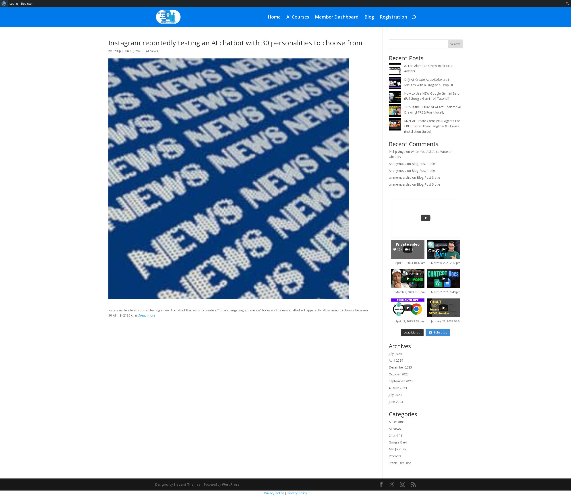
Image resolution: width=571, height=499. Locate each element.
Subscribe (440, 332)
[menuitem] (4, 3)
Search (455, 44)
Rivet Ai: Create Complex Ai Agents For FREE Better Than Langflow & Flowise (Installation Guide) (432, 126)
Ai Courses (297, 17)
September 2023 (401, 381)
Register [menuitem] (27, 3)
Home (274, 17)
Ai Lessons (396, 422)
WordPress (230, 484)
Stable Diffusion (400, 463)
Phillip (117, 51)
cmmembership (400, 177)
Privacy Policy (274, 493)
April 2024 (396, 360)
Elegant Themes (187, 484)
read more (147, 315)
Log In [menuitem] (13, 3)
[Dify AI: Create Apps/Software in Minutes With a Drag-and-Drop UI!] (395, 84)
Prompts (395, 456)
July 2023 (395, 395)
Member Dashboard (337, 17)
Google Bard (398, 442)
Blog (369, 17)
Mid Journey (397, 449)
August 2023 (398, 388)
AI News (152, 51)
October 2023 (399, 374)
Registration (393, 17)
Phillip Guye (397, 151)
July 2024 (395, 354)
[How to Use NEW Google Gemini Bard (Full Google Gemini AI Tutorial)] (395, 98)
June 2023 (396, 402)
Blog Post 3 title (428, 177)
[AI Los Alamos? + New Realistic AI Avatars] (395, 70)
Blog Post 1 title (423, 164)
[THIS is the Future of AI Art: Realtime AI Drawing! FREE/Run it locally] (395, 111)
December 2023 (400, 367)
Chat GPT (396, 435)
